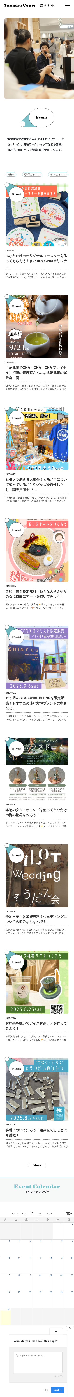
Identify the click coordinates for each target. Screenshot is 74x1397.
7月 (25, 1213)
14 (51, 1258)
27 (40, 1292)
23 (72, 1275)
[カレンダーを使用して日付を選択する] (32, 1213)
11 (19, 1258)
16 (72, 1258)
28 (51, 1292)
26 (30, 1292)
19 (30, 1275)
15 (61, 1258)
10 (9, 1258)
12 (30, 1258)
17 (9, 1275)
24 (9, 1292)
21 (51, 1275)
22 (61, 1275)
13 (40, 1258)
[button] (70, 1328)
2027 (48, 1213)
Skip (46, 1389)
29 (61, 1292)
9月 (39, 1213)
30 (72, 1292)
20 (40, 1275)
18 (19, 1275)
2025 (16, 1213)
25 (19, 1292)
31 (9, 1309)
